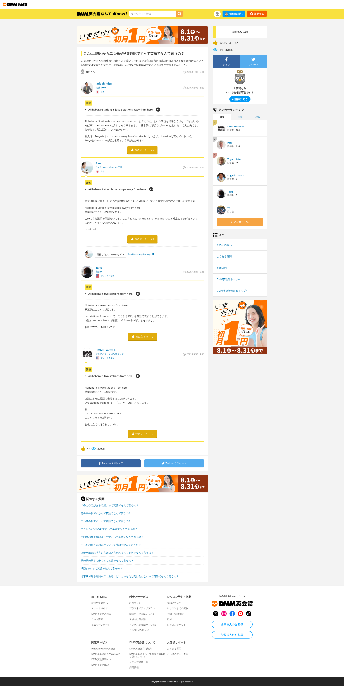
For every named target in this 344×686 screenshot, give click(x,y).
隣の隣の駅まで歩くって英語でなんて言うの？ (107, 560)
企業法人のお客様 (232, 624)
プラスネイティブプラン (142, 608)
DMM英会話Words (101, 659)
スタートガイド (99, 608)
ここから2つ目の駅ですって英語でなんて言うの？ (109, 529)
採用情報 (134, 667)
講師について (174, 602)
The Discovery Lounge (139, 254)
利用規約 (222, 267)
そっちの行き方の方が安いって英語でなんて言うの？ (111, 544)
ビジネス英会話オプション (143, 624)
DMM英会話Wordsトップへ (232, 290)
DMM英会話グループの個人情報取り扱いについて (147, 655)
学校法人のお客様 (232, 634)
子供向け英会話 (137, 619)
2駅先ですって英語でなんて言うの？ (101, 568)
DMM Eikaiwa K (236, 126)
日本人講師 (97, 619)
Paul (229, 142)
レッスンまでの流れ (177, 608)
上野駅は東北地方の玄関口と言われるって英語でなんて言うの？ (117, 552)
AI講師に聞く (236, 13)
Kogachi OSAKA (235, 175)
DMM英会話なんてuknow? (105, 654)
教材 (169, 619)
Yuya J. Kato (234, 159)
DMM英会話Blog (100, 664)
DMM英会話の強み (101, 613)
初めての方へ (224, 245)
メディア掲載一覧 (138, 662)
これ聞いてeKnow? (139, 630)
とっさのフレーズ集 (177, 654)
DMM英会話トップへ (229, 279)
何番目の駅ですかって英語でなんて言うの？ (106, 513)
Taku (230, 191)
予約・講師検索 (175, 613)
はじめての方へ (99, 602)
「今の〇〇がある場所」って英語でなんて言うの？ (109, 505)
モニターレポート (100, 624)
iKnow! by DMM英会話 (103, 648)
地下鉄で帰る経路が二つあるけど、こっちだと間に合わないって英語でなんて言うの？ (130, 576)
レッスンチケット (176, 624)
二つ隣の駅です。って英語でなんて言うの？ (106, 521)
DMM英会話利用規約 (140, 648)
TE (228, 208)
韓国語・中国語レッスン (142, 613)
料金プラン (135, 602)
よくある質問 (224, 256)
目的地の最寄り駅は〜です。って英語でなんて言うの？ (112, 537)
